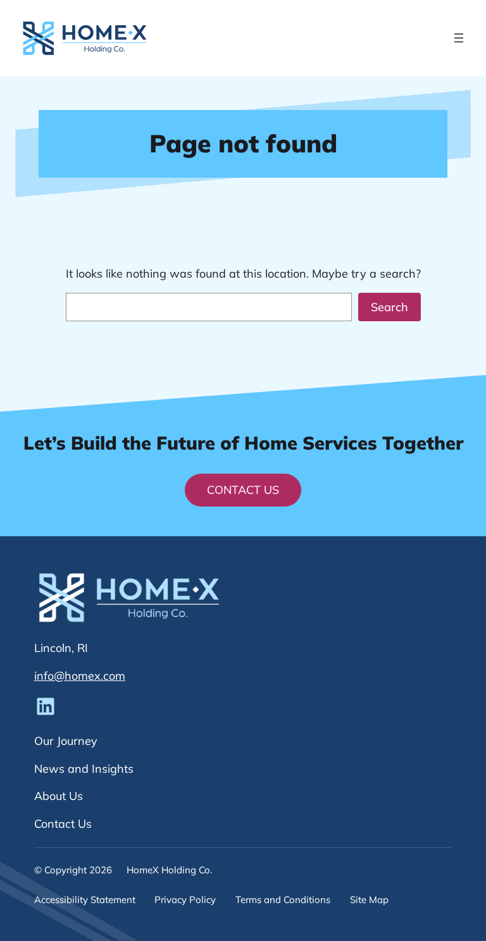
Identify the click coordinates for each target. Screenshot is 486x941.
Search (389, 307)
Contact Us (243, 490)
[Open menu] (458, 38)
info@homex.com (79, 675)
